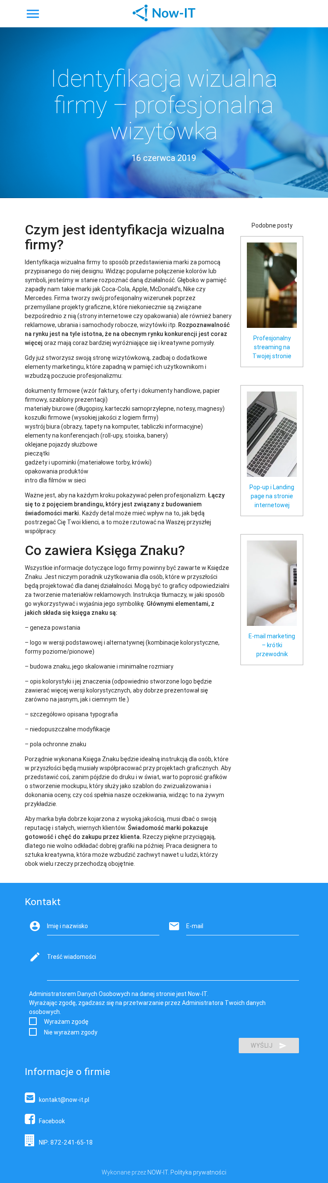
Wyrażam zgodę (66, 1021)
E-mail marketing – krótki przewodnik (272, 645)
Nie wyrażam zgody (70, 1032)
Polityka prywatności (198, 1172)
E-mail (194, 926)
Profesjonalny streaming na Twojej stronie (271, 347)
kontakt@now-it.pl (62, 1100)
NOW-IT (157, 1172)
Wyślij (261, 1045)
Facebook (50, 1121)
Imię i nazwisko (67, 926)
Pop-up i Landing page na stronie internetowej (271, 496)
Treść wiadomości (71, 957)
